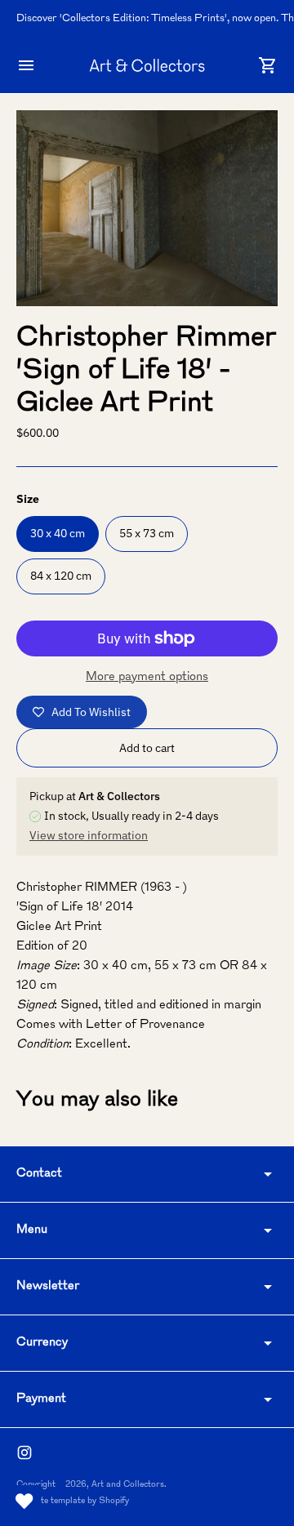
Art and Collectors (127, 1484)
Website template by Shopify (72, 1501)
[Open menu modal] (26, 65)
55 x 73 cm (146, 533)
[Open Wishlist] (24, 1501)
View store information (88, 835)
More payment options (147, 677)
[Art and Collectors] (147, 65)
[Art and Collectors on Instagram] (24, 1452)
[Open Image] (147, 208)
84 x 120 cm (60, 575)
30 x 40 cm (57, 533)
